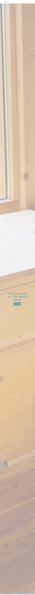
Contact (17, 304)
